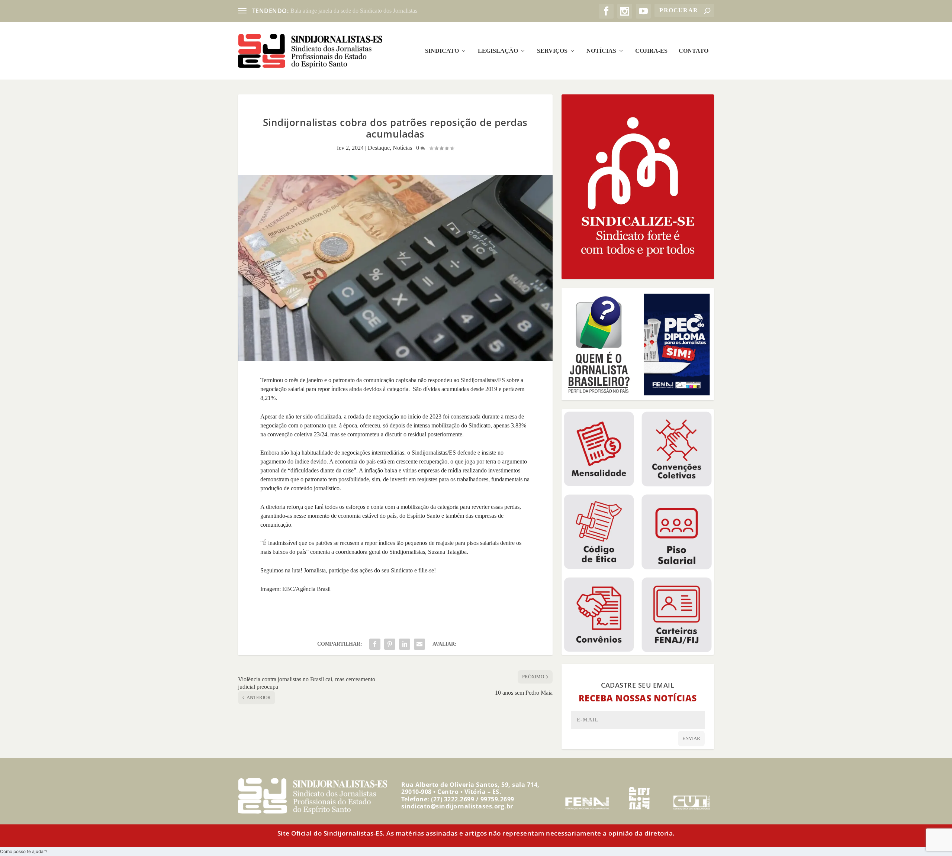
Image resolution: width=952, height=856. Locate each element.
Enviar (691, 738)
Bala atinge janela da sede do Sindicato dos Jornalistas (353, 10)
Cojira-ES (651, 51)
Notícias (601, 51)
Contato (693, 51)
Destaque (379, 148)
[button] (23, 851)
